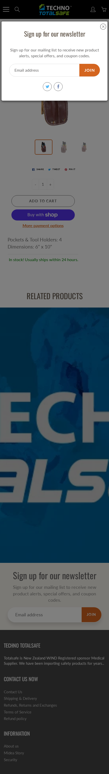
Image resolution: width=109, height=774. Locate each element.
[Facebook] (58, 86)
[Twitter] (47, 86)
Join (89, 70)
